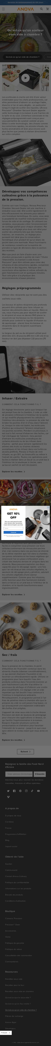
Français (4, 1033)
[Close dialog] (48, 507)
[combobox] (6, 1033)
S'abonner (13, 532)
